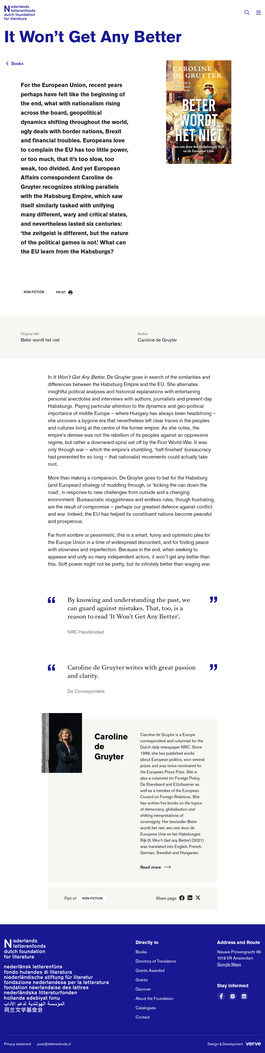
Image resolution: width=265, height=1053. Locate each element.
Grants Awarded (150, 970)
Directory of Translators (156, 961)
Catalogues (146, 1008)
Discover (143, 989)
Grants (142, 980)
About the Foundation (154, 998)
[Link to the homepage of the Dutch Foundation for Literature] (19, 12)
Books (17, 63)
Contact (143, 1017)
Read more (150, 867)
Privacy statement (17, 1044)
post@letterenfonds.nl (54, 1044)
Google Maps (229, 964)
